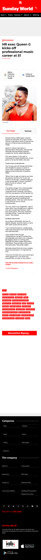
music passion (30, 309)
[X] (23, 506)
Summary (28, 131)
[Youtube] (32, 506)
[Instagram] (9, 506)
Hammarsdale (7, 300)
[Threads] (37, 506)
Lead (24, 303)
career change (22, 294)
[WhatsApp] (27, 506)
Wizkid (27, 318)
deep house (19, 297)
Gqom (26, 297)
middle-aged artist (15, 306)
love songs (30, 303)
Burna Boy (13, 294)
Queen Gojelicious (15, 315)
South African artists (27, 315)
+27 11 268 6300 (13, 511)
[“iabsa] (10, 549)
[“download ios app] (27, 549)
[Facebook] (4, 506)
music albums (26, 306)
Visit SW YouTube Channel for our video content (19, 264)
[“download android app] (10, 555)
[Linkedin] (13, 506)
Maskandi (5, 306)
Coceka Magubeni (11, 268)
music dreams (20, 309)
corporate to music (8, 297)
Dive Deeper (11, 131)
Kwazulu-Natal (17, 303)
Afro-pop (5, 294)
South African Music (8, 318)
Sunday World (20, 318)
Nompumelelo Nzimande (10, 312)
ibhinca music (7, 303)
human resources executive (20, 300)
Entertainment (7, 40)
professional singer (24, 312)
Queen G (5, 315)
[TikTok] (18, 506)
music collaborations (8, 309)
